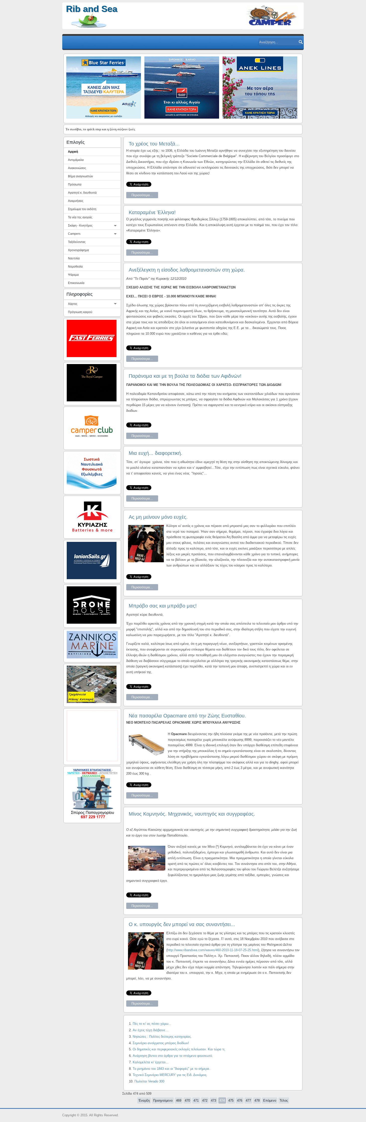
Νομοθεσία (75, 266)
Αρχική (73, 151)
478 (257, 1100)
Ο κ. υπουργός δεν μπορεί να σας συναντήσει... (182, 924)
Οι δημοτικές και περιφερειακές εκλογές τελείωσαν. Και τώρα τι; (179, 1049)
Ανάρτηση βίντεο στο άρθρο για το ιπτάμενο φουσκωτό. (173, 1056)
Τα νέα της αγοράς (80, 217)
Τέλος (284, 1100)
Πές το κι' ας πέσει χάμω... (152, 1024)
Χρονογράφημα (78, 250)
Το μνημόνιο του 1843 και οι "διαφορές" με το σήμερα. (171, 1069)
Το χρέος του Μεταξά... (154, 143)
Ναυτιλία (74, 258)
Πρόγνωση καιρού (80, 312)
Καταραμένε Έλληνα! (152, 212)
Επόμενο (269, 1100)
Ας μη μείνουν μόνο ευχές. (158, 517)
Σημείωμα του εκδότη (82, 209)
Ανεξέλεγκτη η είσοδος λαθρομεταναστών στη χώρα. (187, 270)
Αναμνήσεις (75, 201)
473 (213, 1100)
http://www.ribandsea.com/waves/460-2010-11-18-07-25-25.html (212, 950)
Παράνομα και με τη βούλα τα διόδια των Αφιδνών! (185, 376)
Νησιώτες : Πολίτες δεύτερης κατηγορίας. (162, 1036)
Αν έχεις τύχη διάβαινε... (150, 1030)
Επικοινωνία (76, 283)
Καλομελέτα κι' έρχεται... (151, 1062)
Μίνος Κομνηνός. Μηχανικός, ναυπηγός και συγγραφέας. (192, 814)
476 (239, 1100)
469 (178, 1100)
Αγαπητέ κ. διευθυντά (82, 192)
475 (231, 1100)
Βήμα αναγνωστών (80, 176)
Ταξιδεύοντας (77, 242)
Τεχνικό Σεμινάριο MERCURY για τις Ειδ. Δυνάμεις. (170, 1075)
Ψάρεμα (73, 275)
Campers (74, 233)
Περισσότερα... (142, 195)
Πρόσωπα (74, 184)
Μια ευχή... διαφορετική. (155, 453)
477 (248, 1100)
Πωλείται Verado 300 (149, 1081)
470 (187, 1100)
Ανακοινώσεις (77, 168)
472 (204, 1100)
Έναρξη (144, 1100)
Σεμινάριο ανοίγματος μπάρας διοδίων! (161, 1043)
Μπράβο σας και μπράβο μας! (163, 605)
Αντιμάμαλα (76, 160)
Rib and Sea (91, 9)
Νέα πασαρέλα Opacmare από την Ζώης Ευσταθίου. (187, 715)
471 (196, 1100)
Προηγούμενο (163, 1100)
